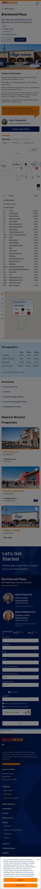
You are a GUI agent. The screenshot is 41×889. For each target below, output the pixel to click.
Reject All (20, 880)
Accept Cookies (20, 885)
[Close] (38, 860)
